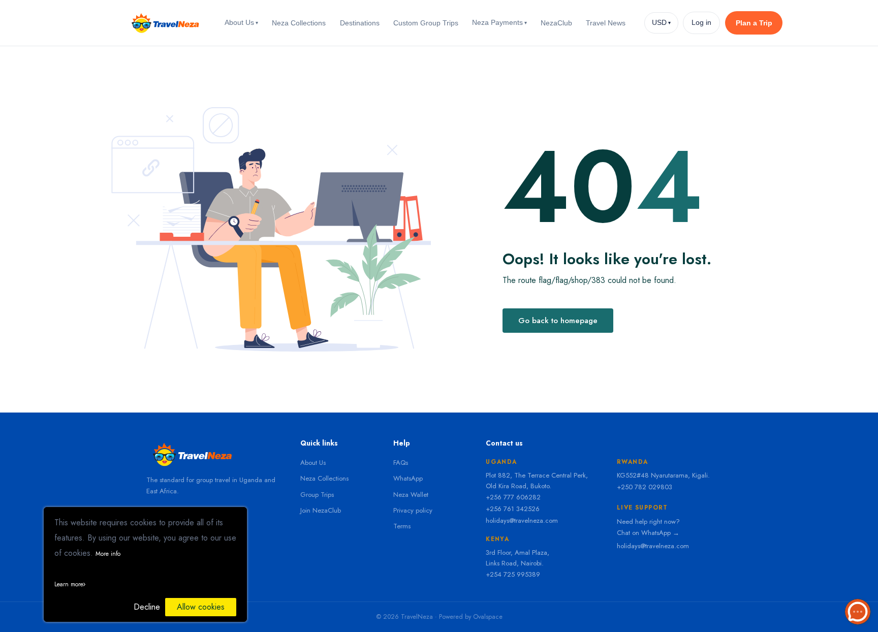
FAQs (400, 462)
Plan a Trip (754, 23)
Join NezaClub (320, 510)
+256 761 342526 (513, 509)
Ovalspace (488, 616)
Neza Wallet (410, 494)
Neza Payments (499, 22)
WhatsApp (408, 478)
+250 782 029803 (644, 487)
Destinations (360, 23)
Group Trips (317, 494)
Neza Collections (299, 23)
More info (108, 553)
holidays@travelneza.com (522, 520)
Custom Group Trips (425, 23)
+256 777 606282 (513, 497)
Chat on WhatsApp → (648, 533)
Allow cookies (201, 607)
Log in (701, 22)
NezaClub (556, 23)
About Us (241, 22)
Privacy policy (412, 510)
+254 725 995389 (513, 574)
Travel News (605, 23)
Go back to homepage (558, 320)
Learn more (68, 584)
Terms (402, 526)
